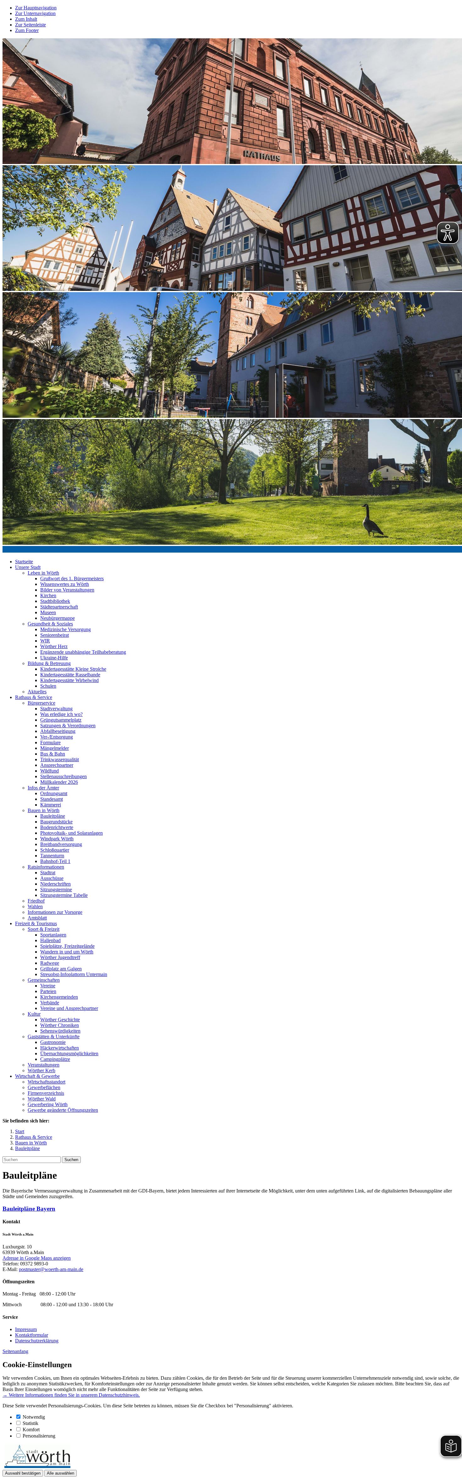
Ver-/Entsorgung (56, 737)
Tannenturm (52, 855)
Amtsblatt (37, 917)
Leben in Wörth (43, 573)
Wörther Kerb (41, 1070)
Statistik (30, 1423)
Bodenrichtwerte (56, 827)
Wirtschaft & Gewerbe (37, 1076)
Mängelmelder (54, 748)
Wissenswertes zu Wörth (64, 584)
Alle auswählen (60, 1473)
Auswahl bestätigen (23, 1473)
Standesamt (51, 799)
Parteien (48, 991)
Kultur (34, 1014)
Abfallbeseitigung (57, 731)
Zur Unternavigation (35, 13)
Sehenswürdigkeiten (60, 1031)
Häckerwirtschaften (59, 1048)
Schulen (48, 686)
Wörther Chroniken (59, 1025)
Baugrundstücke (56, 821)
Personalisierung (39, 1435)
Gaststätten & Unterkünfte (54, 1036)
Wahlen (35, 906)
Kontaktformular (31, 1335)
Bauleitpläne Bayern (29, 1208)
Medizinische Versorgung (65, 629)
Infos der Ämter (43, 787)
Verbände (49, 1002)
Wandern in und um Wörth (66, 951)
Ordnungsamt (53, 793)
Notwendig (34, 1417)
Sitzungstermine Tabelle (64, 895)
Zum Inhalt (26, 19)
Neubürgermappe (57, 618)
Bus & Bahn (52, 753)
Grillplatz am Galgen (61, 968)
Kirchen (48, 595)
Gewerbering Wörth (48, 1104)
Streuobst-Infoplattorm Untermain (73, 974)
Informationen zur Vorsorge (55, 912)
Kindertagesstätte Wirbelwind (69, 680)
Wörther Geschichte (60, 1019)
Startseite (24, 561)
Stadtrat (47, 872)
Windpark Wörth (57, 838)
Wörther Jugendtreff (60, 957)
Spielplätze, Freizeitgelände (67, 946)
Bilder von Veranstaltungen (67, 589)
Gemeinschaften (44, 980)
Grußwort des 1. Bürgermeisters (72, 578)
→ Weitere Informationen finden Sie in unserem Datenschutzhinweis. (71, 1395)
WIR (45, 640)
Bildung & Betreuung (49, 663)
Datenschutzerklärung (36, 1340)
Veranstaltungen (43, 1064)
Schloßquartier (54, 850)
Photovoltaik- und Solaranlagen (71, 833)
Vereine (47, 985)
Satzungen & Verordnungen (68, 725)
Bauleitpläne (52, 816)
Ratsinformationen (46, 867)
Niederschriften (55, 884)
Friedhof (36, 900)
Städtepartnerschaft (59, 606)
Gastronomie (53, 1042)
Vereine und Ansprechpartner (69, 1008)
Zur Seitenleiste (30, 24)
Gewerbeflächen (44, 1087)
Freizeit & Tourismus (36, 923)
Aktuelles (37, 691)
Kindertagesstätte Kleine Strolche (73, 669)
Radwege (49, 963)
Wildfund (49, 770)
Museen (48, 612)
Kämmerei (50, 804)
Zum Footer (27, 30)
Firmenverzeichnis (46, 1093)
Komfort (31, 1429)
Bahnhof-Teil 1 (55, 861)
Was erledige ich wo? (61, 714)
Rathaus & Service (33, 697)
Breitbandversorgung (61, 844)
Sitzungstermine (56, 889)
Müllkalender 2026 (59, 782)
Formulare (50, 742)
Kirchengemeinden (59, 997)
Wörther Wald (42, 1098)
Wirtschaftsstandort (46, 1081)
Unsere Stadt (28, 567)
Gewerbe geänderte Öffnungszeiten (63, 1110)
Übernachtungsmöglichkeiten (69, 1053)
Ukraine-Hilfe (54, 657)
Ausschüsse (51, 878)
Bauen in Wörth (43, 810)
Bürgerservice (41, 703)
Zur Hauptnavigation (36, 7)
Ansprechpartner (56, 765)
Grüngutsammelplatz (60, 720)
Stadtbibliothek (55, 601)
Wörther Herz (54, 646)
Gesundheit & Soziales (50, 623)
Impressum (26, 1329)
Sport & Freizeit (43, 929)
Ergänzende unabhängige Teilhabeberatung (83, 652)
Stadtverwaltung (56, 708)
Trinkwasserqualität (59, 759)
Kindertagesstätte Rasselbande (70, 674)
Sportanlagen (53, 934)
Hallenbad (50, 940)
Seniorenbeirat (54, 635)
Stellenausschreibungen (63, 776)
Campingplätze (55, 1059)
